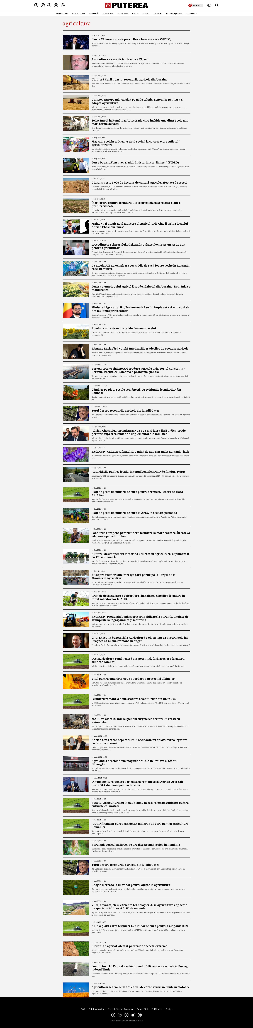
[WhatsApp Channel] (63, 5)
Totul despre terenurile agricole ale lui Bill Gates (125, 410)
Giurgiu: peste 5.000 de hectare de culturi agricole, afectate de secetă (140, 182)
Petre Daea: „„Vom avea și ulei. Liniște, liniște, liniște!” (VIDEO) (135, 162)
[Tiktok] (49, 5)
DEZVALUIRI (62, 13)
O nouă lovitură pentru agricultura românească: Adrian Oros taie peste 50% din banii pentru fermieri (138, 783)
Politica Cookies (96, 1009)
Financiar (108, 13)
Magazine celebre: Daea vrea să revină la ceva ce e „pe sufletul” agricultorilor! (136, 143)
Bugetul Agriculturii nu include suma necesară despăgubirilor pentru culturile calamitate (140, 804)
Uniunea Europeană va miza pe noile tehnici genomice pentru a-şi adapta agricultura (137, 101)
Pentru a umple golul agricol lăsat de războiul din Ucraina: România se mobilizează (141, 288)
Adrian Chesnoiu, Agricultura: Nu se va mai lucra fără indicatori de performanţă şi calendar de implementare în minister (139, 432)
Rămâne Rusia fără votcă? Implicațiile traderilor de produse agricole (140, 348)
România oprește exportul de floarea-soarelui (124, 328)
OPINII (146, 13)
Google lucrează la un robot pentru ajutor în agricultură (131, 885)
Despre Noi (142, 1009)
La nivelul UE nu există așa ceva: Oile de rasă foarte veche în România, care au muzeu (141, 267)
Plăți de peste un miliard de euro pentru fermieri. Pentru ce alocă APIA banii (137, 493)
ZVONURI (157, 13)
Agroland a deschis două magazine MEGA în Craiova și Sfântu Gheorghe (134, 762)
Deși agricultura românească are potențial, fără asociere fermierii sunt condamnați (138, 660)
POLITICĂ (94, 13)
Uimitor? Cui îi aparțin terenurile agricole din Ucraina (129, 79)
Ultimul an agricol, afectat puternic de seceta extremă (129, 946)
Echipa (169, 1009)
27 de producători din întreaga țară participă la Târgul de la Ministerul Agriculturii (134, 576)
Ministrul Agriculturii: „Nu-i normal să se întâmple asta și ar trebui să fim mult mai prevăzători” (140, 308)
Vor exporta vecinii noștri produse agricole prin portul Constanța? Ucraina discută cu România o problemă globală (138, 370)
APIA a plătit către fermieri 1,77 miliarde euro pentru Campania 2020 (140, 926)
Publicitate (157, 1009)
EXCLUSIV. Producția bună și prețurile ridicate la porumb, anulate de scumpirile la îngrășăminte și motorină (140, 618)
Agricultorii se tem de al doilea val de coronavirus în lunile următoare (141, 987)
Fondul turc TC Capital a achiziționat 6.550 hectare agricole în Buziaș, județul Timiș (140, 967)
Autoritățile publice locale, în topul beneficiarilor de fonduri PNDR (138, 471)
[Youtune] (56, 5)
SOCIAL (135, 13)
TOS (83, 1009)
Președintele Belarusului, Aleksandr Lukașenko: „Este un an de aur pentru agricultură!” (138, 246)
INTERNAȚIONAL (174, 13)
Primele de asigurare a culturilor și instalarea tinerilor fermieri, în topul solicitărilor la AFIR (138, 597)
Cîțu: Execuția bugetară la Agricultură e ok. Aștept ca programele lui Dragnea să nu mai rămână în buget (140, 639)
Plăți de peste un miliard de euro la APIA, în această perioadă (134, 513)
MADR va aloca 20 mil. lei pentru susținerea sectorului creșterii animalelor (136, 720)
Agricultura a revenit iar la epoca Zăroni (120, 59)
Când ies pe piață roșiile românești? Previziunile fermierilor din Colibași (136, 391)
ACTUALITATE (78, 13)
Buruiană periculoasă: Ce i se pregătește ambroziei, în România (136, 844)
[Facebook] (36, 5)
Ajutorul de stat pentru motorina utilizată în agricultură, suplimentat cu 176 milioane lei (140, 555)
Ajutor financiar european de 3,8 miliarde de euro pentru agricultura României (140, 825)
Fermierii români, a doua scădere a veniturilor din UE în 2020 (134, 699)
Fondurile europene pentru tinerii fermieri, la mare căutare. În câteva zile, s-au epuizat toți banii (141, 534)
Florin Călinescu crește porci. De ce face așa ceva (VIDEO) (131, 39)
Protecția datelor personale (120, 1009)
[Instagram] (43, 5)
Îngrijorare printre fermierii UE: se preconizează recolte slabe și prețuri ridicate (136, 204)
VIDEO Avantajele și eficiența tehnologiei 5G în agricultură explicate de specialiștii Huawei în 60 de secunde (139, 906)
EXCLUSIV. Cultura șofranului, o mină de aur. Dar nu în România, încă (140, 451)
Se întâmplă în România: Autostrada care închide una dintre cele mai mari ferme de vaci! (140, 122)
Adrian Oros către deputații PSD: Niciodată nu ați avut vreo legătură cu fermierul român (140, 741)
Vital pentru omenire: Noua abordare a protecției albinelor (133, 678)
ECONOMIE (123, 13)
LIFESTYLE (191, 13)
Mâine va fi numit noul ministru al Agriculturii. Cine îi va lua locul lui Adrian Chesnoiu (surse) (140, 225)
